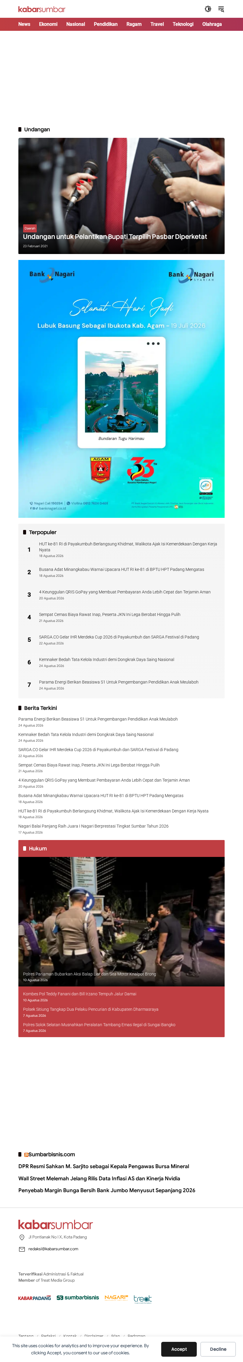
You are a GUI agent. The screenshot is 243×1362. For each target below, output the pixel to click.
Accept (179, 1349)
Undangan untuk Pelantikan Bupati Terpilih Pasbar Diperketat (115, 236)
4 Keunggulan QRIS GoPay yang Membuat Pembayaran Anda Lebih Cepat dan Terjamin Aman (125, 592)
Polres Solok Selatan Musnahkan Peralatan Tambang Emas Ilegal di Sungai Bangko (99, 1024)
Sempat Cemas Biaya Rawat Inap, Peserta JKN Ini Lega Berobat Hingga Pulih (109, 614)
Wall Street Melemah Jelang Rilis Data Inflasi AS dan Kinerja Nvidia (99, 1178)
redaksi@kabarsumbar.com (53, 1248)
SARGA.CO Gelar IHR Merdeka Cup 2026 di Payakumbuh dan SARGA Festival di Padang (119, 637)
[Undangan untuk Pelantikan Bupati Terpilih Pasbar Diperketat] (121, 196)
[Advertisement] (121, 78)
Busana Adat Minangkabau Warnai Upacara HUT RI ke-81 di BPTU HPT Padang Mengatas (121, 569)
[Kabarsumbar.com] (41, 8)
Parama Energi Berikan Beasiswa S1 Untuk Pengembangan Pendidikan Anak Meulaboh (119, 682)
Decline (218, 1349)
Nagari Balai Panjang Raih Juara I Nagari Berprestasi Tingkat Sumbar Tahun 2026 (93, 826)
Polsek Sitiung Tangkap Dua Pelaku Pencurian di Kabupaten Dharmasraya (91, 1009)
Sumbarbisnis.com (51, 1154)
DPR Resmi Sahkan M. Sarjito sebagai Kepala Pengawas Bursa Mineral (103, 1166)
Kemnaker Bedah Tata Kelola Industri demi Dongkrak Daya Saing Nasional (106, 659)
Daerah (30, 228)
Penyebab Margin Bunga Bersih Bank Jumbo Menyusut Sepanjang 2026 (106, 1190)
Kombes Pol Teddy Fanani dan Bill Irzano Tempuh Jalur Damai (79, 993)
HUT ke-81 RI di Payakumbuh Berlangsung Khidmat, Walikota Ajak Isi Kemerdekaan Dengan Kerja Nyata (128, 547)
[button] (208, 8)
